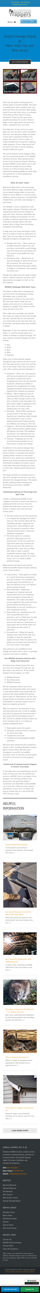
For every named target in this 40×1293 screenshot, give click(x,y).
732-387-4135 (18, 1170)
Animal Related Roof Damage (16, 845)
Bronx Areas (7, 1215)
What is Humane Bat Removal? (17, 1057)
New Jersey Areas (9, 1228)
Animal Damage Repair (11, 1200)
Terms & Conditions (10, 1249)
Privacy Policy (8, 1245)
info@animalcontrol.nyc (20, 4)
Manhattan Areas (10, 1218)
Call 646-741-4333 (10, 1289)
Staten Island (8, 1225)
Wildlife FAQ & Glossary (12, 1242)
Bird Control (7, 1194)
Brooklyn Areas (9, 1212)
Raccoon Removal (9, 1185)
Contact (31, 1272)
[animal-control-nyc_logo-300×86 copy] (20, 9)
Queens (6, 1221)
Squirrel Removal (9, 1188)
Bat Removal (8, 1191)
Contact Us (7, 1239)
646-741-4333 (12, 1167)
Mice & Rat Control (10, 1197)
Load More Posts (20, 1130)
